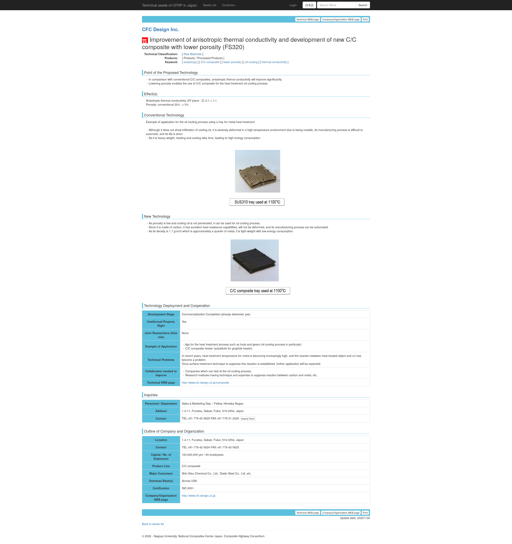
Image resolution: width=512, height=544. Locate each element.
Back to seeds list (153, 524)
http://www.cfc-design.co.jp (198, 495)
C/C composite (210, 62)
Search (362, 5)
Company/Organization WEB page (341, 19)
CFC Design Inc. (160, 29)
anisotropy (190, 62)
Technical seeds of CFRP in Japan (169, 5)
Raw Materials (193, 54)
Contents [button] (228, 5)
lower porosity (232, 62)
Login (293, 5)
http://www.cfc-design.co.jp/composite (205, 382)
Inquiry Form (248, 418)
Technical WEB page (307, 19)
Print (365, 19)
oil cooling (251, 62)
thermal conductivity (274, 62)
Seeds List (209, 5)
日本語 (309, 5)
